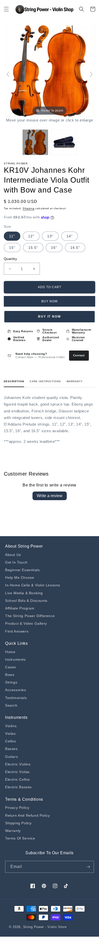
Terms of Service (20, 838)
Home (10, 652)
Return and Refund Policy (27, 815)
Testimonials (16, 698)
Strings (11, 682)
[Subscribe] (88, 867)
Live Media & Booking (24, 593)
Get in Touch (16, 562)
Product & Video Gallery (26, 623)
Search (11, 705)
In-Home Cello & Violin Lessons (32, 585)
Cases (10, 667)
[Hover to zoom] (49, 70)
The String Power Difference (30, 616)
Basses (11, 749)
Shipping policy (18, 823)
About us (13, 555)
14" (70, 236)
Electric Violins (18, 764)
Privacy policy (17, 808)
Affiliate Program (19, 608)
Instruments (15, 659)
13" (50, 236)
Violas (10, 733)
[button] (6, 9)
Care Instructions (45, 381)
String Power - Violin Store (45, 927)
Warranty (75, 381)
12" (31, 236)
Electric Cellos (17, 779)
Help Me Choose (19, 577)
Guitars (11, 757)
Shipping (29, 208)
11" (12, 236)
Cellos (10, 741)
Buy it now (49, 316)
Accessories (15, 690)
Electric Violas (17, 772)
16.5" (75, 248)
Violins (10, 726)
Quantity (10, 259)
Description (14, 381)
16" (54, 248)
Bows (9, 675)
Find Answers (16, 631)
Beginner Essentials (22, 570)
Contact (79, 355)
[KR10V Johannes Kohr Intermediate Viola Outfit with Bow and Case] (35, 142)
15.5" (33, 248)
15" (12, 248)
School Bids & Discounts (26, 601)
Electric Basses (18, 787)
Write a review (49, 496)
